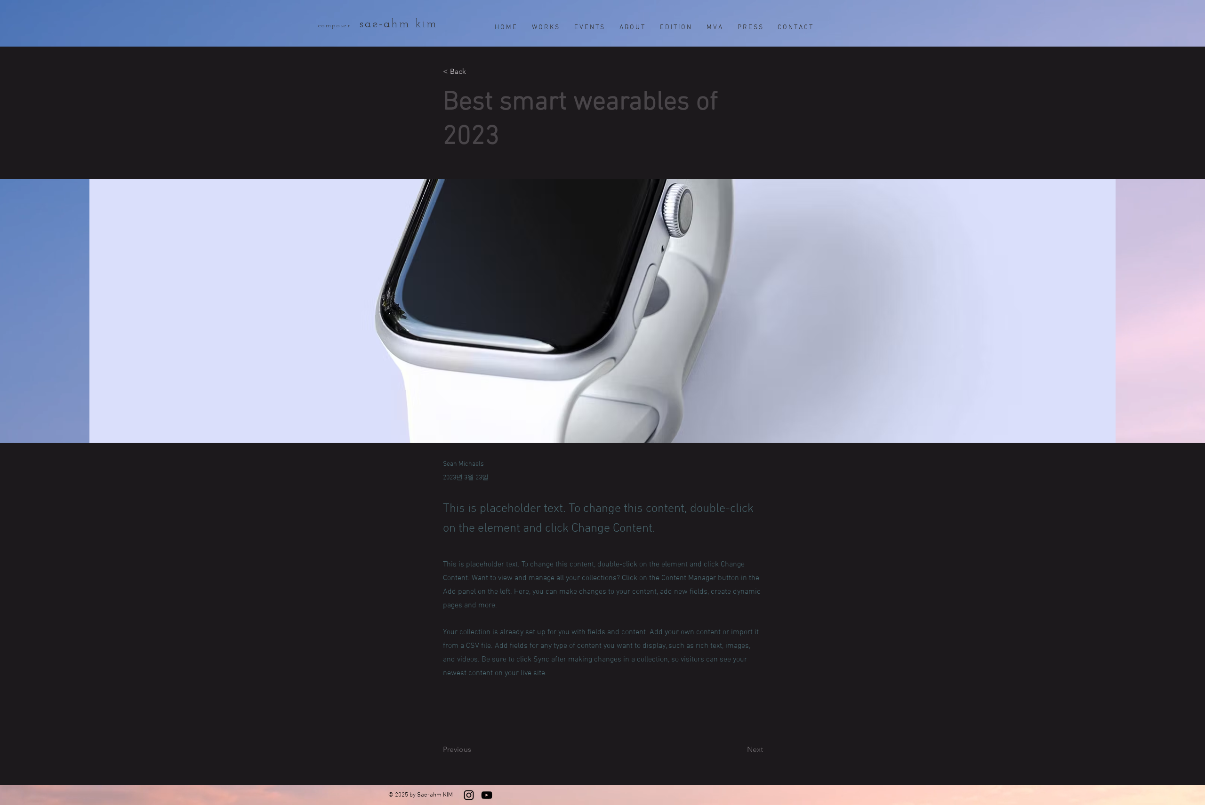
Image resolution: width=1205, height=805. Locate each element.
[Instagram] (468, 795)
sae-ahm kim (401, 24)
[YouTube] (486, 795)
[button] (474, 72)
